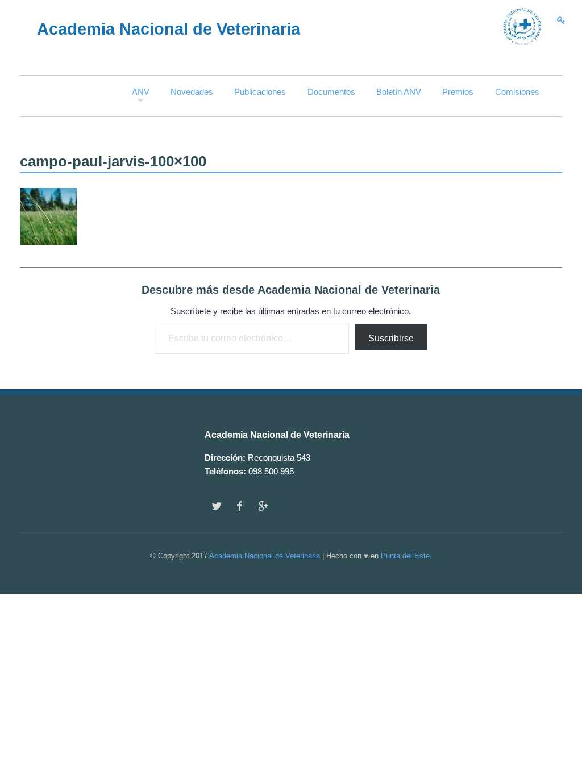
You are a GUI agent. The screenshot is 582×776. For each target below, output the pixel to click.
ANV (140, 92)
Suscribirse (391, 338)
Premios (457, 92)
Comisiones (517, 92)
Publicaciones (260, 92)
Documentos (331, 92)
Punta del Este (405, 556)
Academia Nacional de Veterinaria (264, 556)
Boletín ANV (398, 92)
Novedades (192, 92)
